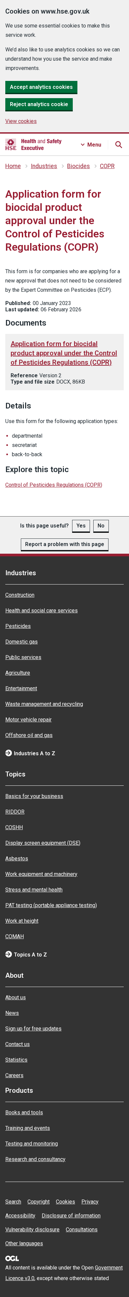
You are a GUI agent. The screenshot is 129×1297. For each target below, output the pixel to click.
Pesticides (18, 626)
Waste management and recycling (44, 704)
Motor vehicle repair (28, 719)
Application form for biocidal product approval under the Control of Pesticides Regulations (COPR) (64, 353)
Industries (44, 166)
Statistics (16, 1060)
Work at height (21, 921)
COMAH (14, 936)
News (12, 1013)
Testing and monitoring (31, 1144)
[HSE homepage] (33, 144)
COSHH (14, 827)
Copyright (38, 1202)
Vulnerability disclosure (32, 1229)
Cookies (65, 1202)
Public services (23, 657)
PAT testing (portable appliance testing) (51, 905)
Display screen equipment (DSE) (42, 843)
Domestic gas (21, 642)
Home (13, 166)
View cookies (21, 121)
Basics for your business (34, 796)
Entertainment (21, 688)
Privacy (90, 1202)
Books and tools (24, 1112)
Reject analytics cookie (39, 104)
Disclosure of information (71, 1215)
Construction (19, 595)
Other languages (24, 1243)
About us (15, 997)
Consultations (82, 1229)
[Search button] (118, 144)
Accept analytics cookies (41, 87)
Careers (14, 1075)
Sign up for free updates (33, 1028)
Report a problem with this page (64, 544)
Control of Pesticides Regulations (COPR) (53, 485)
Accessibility (20, 1215)
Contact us (17, 1044)
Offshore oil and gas (29, 735)
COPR (107, 166)
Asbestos (16, 858)
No (101, 526)
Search (13, 1202)
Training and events (27, 1128)
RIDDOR (14, 812)
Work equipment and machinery (41, 874)
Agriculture (17, 673)
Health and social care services (41, 610)
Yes (81, 526)
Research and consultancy (35, 1159)
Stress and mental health (34, 890)
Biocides (78, 166)
